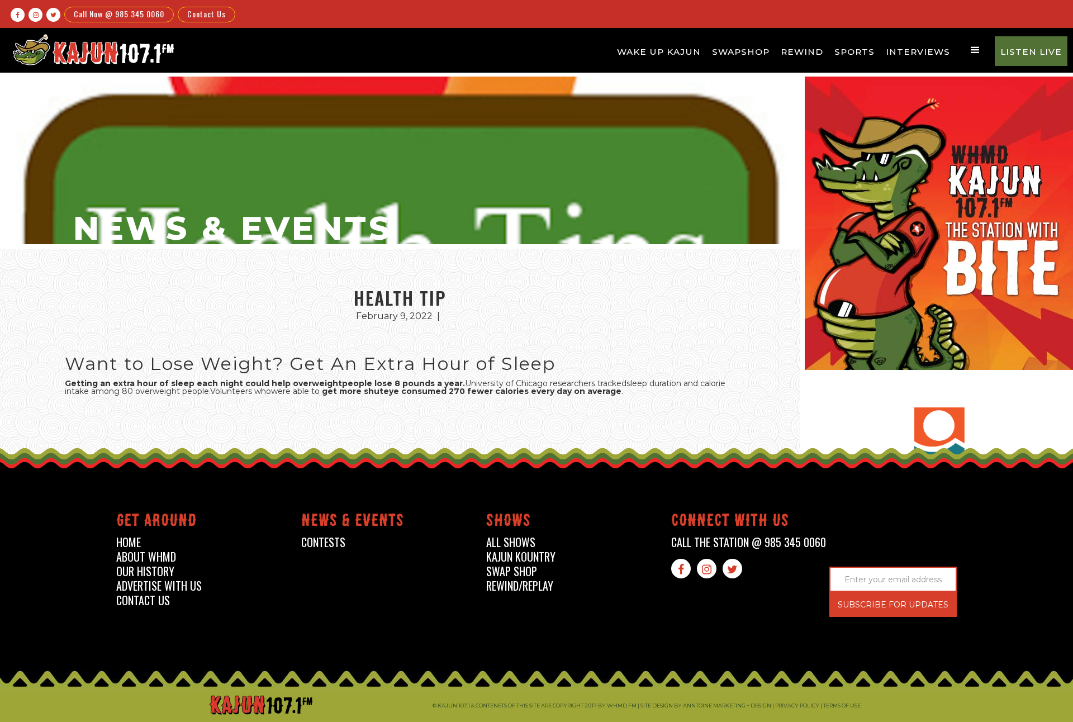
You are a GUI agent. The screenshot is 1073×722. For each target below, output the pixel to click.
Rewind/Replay (519, 586)
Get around (156, 522)
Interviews (918, 51)
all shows (510, 542)
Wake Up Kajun (659, 51)
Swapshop (741, 51)
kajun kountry (521, 557)
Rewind (802, 51)
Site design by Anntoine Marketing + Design (705, 705)
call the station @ (748, 542)
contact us (143, 600)
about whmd (146, 557)
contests (323, 542)
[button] (975, 50)
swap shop (511, 571)
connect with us (730, 522)
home (128, 542)
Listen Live (1031, 51)
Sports (854, 51)
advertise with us (159, 586)
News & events (352, 522)
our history (145, 571)
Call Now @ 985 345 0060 (119, 14)
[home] (92, 49)
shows (508, 522)
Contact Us (206, 14)
